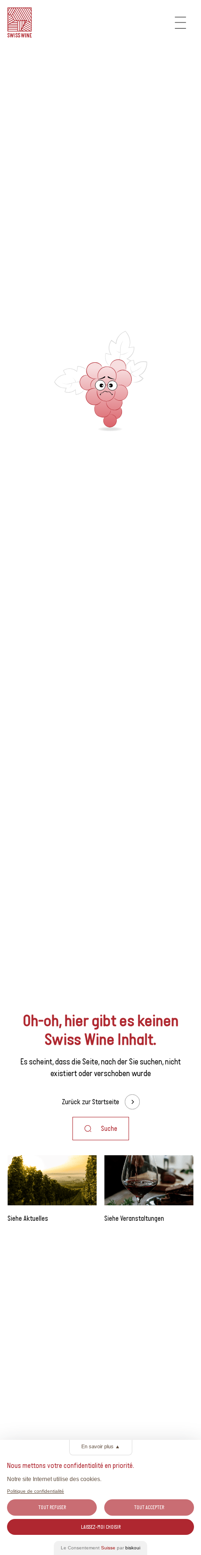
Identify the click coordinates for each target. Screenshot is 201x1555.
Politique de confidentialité (35, 1491)
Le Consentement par (100, 1547)
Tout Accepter (149, 1507)
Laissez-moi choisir (101, 1527)
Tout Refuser (52, 1507)
